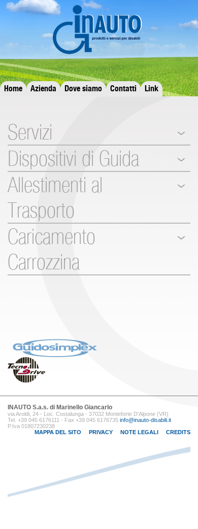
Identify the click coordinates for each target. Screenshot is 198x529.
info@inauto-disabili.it (145, 420)
